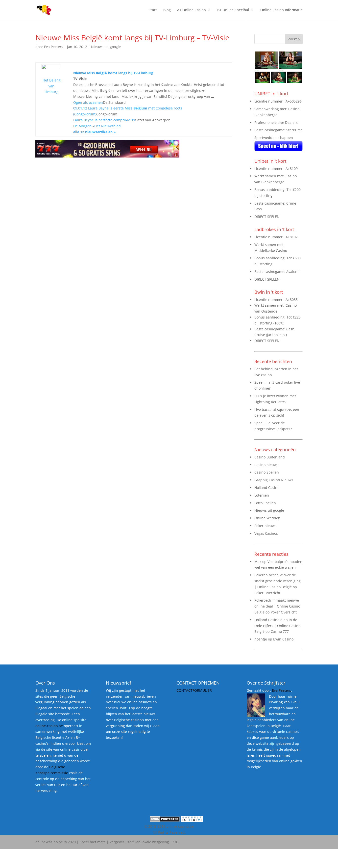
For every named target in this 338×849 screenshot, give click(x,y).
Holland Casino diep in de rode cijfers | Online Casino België (277, 625)
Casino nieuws (266, 464)
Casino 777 (280, 631)
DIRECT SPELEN (267, 216)
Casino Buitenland (269, 457)
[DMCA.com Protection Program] (165, 820)
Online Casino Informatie (281, 10)
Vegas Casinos (266, 533)
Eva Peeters (53, 46)
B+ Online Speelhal (233, 10)
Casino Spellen (266, 472)
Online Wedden (267, 518)
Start (152, 10)
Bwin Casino (283, 639)
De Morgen (82, 126)
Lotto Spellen (265, 503)
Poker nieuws (265, 525)
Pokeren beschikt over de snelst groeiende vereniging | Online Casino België (277, 581)
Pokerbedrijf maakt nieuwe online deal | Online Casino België (277, 606)
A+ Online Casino (191, 10)
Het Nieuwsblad (107, 126)
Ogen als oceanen (88, 102)
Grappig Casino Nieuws (273, 480)
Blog (167, 10)
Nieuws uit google (106, 46)
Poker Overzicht (267, 592)
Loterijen (261, 495)
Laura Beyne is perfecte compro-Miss (104, 120)
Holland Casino (266, 487)
